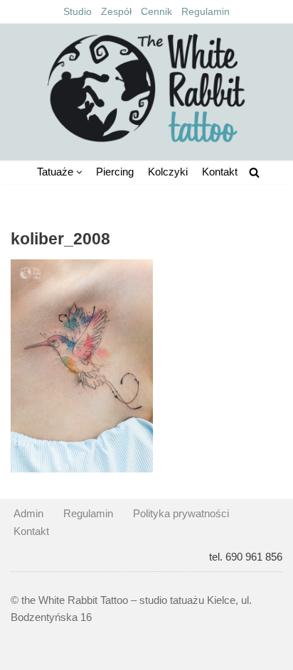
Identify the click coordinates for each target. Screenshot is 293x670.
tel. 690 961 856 (245, 557)
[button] (79, 172)
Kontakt (220, 172)
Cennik (156, 11)
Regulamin (205, 11)
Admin (28, 513)
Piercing (115, 172)
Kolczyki (168, 172)
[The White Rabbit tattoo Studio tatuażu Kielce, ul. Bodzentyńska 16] (146, 88)
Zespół (116, 11)
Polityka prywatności (181, 513)
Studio (77, 11)
